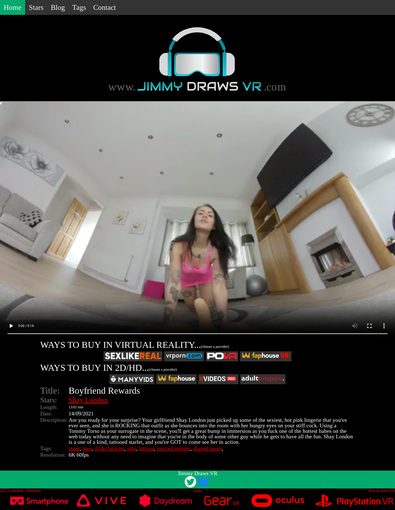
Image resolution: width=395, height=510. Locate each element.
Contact (104, 7)
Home (12, 7)
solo (131, 448)
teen (87, 448)
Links (197, 490)
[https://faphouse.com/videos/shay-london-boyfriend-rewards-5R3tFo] (265, 356)
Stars (36, 7)
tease (74, 448)
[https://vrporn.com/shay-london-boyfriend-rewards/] (184, 356)
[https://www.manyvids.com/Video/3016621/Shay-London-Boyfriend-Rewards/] (131, 379)
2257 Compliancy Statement (20, 490)
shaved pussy (207, 448)
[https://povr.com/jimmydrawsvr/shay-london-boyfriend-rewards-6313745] (222, 356)
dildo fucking (109, 448)
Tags (79, 7)
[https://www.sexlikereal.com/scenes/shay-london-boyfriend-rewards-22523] (133, 356)
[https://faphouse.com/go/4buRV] (176, 379)
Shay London (88, 400)
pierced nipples (173, 448)
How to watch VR (381, 490)
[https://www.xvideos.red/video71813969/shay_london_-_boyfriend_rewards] (218, 379)
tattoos (146, 448)
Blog (58, 7)
